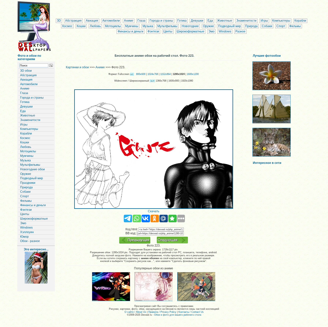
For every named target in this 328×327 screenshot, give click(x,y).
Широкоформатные (190, 31)
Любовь (95, 26)
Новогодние (190, 26)
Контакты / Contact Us (191, 311)
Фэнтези (153, 31)
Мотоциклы (113, 26)
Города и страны (161, 20)
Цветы (167, 31)
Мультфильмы (167, 26)
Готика (182, 20)
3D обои (26, 70)
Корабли (300, 20)
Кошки (81, 26)
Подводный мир (229, 26)
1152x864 (165, 74)
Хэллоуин (27, 232)
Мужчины (131, 26)
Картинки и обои (77, 67)
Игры (264, 20)
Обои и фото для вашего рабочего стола (177, 314)
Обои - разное (30, 241)
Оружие (208, 26)
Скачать (153, 211)
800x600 (140, 74)
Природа (251, 26)
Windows (225, 31)
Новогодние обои (32, 169)
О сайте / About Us (135, 311)
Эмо (211, 31)
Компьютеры (281, 20)
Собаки (267, 26)
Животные (224, 20)
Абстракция (73, 20)
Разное (240, 31)
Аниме (128, 20)
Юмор (24, 236)
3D (59, 20)
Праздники (27, 182)
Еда (210, 20)
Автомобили (111, 20)
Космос (67, 26)
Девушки (197, 20)
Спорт (280, 26)
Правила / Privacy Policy (162, 311)
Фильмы (295, 26)
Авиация (92, 20)
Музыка (148, 26)
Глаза (141, 20)
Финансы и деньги (130, 31)
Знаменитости (246, 20)
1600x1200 (193, 74)
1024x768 (152, 74)
